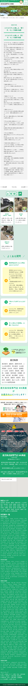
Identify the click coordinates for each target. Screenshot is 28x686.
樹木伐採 (23, 674)
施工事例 (14, 677)
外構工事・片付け (6, 677)
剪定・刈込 (16, 674)
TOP (3, 674)
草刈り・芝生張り (6, 676)
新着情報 (20, 677)
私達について (9, 674)
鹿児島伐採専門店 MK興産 (13, 684)
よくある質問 (5, 679)
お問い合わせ (13, 679)
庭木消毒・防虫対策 (16, 676)
